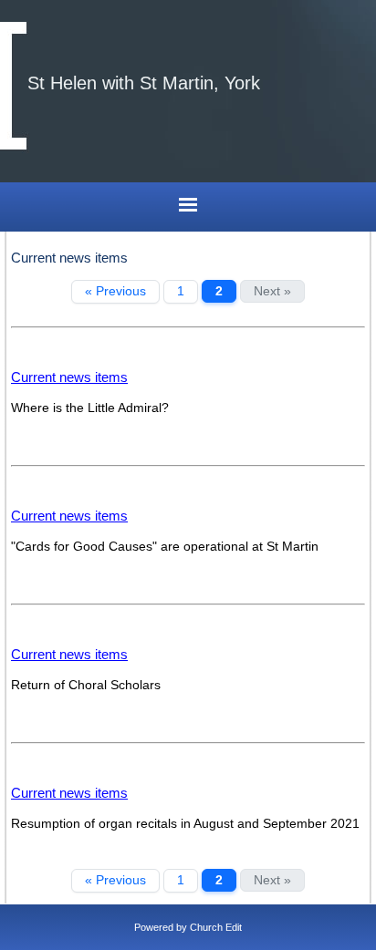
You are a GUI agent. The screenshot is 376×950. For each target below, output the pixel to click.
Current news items (69, 377)
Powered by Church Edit (188, 927)
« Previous (115, 291)
